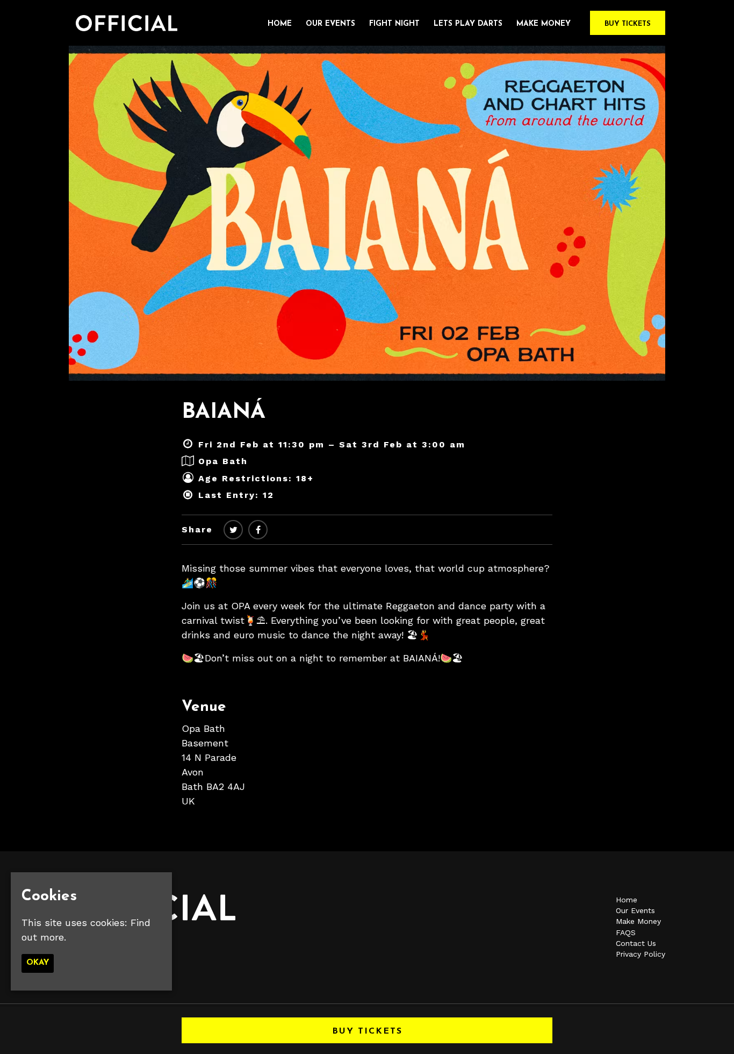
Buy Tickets (628, 23)
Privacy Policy (640, 954)
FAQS (626, 932)
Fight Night (394, 24)
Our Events (330, 24)
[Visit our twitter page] (233, 530)
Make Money (543, 24)
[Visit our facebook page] (258, 530)
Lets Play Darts (468, 24)
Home (280, 24)
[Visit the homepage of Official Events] (123, 23)
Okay (37, 963)
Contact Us (636, 943)
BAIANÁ (223, 412)
